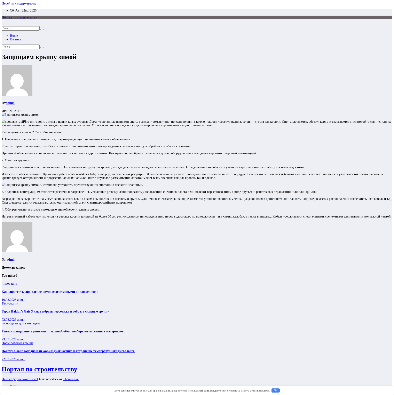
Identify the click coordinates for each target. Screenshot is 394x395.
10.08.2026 (9, 299)
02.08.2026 (9, 319)
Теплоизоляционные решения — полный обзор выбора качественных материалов (63, 331)
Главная (15, 39)
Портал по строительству (19, 17)
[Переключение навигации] (3, 25)
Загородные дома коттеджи (21, 323)
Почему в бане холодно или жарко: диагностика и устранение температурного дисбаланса (68, 351)
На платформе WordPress (19, 379)
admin (10, 103)
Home (14, 35)
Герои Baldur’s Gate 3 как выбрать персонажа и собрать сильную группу (55, 311)
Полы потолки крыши (17, 343)
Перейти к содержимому (19, 3)
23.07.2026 (9, 339)
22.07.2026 (9, 359)
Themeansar (71, 379)
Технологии (10, 303)
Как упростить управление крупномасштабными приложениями (50, 291)
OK (276, 390)
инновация (9, 283)
